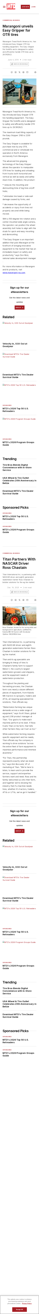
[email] (27, 72)
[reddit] (23, 72)
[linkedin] (16, 72)
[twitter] (19, 72)
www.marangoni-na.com (14, 272)
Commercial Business (11, 20)
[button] (4, 6)
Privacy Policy (27, 1303)
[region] (19, 1305)
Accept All (19, 1309)
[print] (35, 72)
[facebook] (12, 72)
